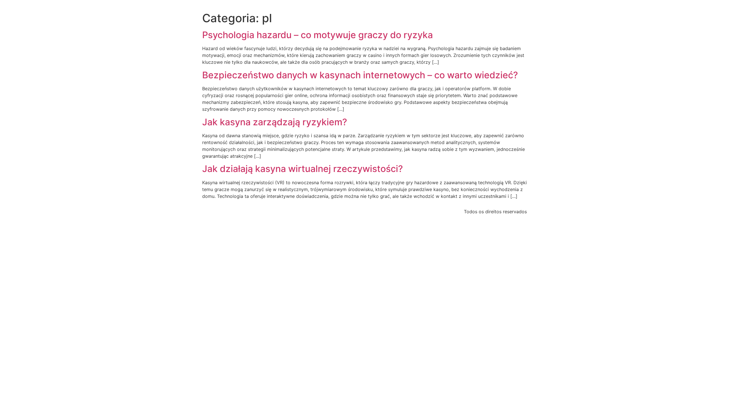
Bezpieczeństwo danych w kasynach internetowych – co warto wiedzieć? (360, 75)
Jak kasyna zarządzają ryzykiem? (274, 122)
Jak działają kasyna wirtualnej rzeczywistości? (302, 168)
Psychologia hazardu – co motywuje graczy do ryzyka (317, 34)
